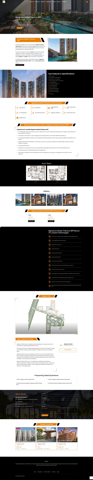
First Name (37, 230)
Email (36, 238)
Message (36, 243)
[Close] (57, 227)
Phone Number (37, 234)
